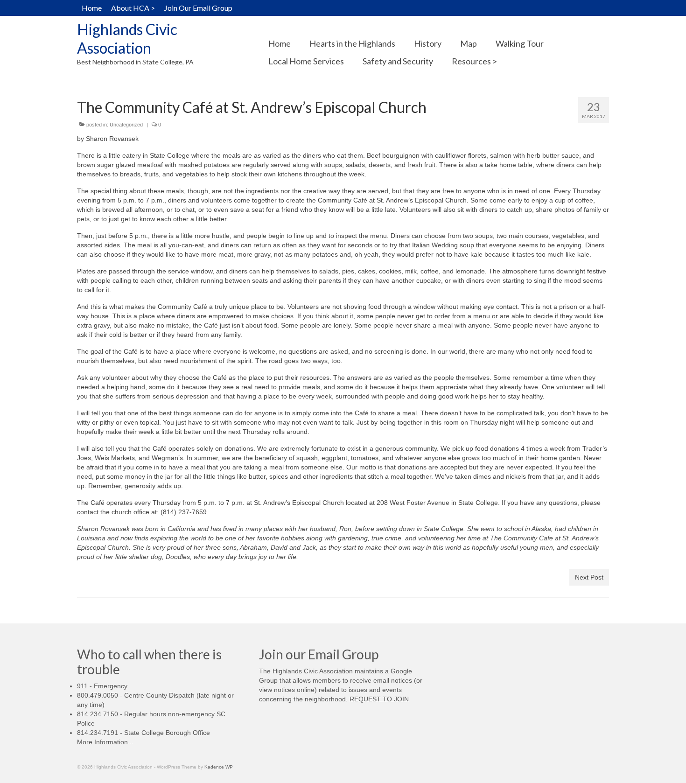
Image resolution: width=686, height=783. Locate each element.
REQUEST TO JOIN (379, 699)
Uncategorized (126, 124)
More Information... (105, 742)
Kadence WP (218, 766)
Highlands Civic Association (127, 38)
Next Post (589, 577)
